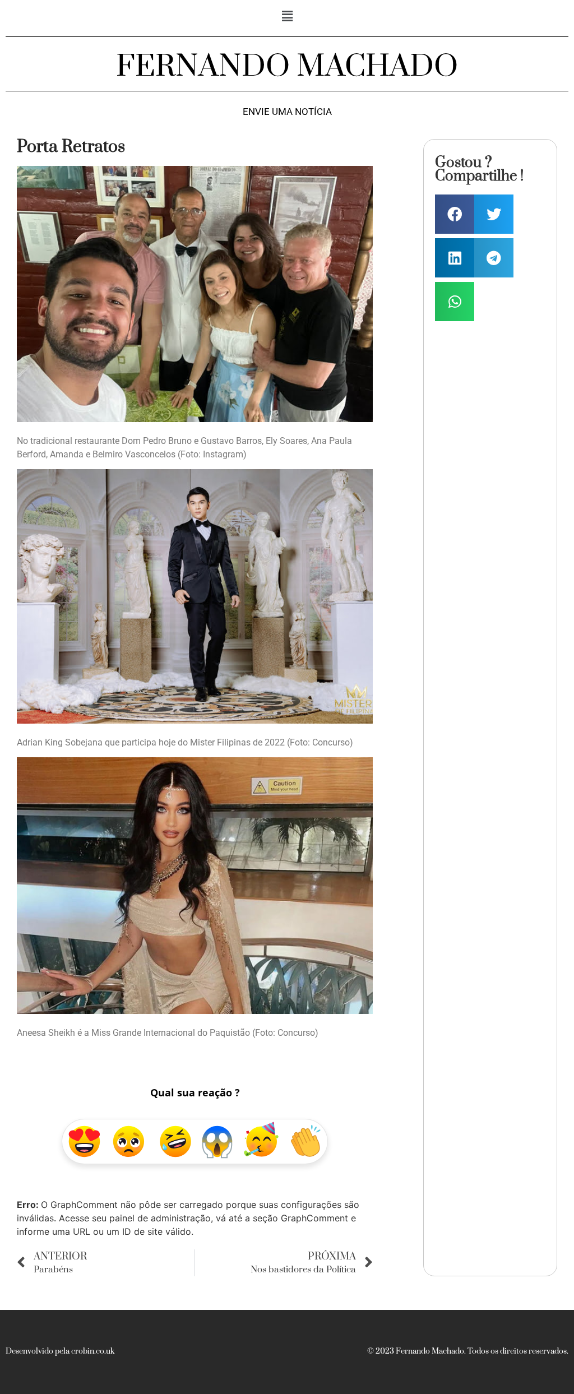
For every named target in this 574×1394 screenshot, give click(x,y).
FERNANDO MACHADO (287, 67)
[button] (287, 16)
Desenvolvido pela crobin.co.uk (60, 1351)
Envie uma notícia (287, 112)
